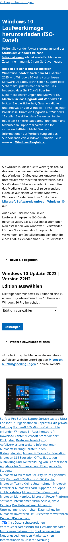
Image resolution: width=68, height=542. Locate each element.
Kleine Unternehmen (38, 484)
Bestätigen (12, 327)
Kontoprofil (47, 432)
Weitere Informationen (40, 445)
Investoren (21, 514)
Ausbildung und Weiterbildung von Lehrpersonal (33, 462)
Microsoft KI (8, 475)
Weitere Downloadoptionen (30, 342)
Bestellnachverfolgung (31, 440)
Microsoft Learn (26, 488)
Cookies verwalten (47, 531)
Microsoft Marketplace (15, 497)
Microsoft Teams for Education (44, 453)
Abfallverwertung (12, 445)
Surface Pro (8, 419)
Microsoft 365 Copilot (40, 479)
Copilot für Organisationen (18, 423)
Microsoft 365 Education (17, 458)
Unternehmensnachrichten (18, 510)
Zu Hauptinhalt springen (17, 2)
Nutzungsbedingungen (16, 535)
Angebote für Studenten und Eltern (24, 466)
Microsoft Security (30, 475)
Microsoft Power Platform (50, 497)
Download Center (12, 436)
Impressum (8, 531)
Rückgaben (7, 440)
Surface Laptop (27, 419)
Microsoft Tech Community (40, 492)
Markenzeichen (43, 535)
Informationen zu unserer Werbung (24, 540)
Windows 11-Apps (26, 432)
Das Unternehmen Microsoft (31, 505)
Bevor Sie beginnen (24, 260)
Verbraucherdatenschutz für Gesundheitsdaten (32, 527)
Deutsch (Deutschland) (15, 518)
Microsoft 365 (22, 427)
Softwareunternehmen (16, 501)
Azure (47, 475)
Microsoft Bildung (12, 449)
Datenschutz (25, 531)
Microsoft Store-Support (42, 436)
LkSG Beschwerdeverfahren (49, 514)
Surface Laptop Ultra (52, 419)
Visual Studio (41, 501)
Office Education (45, 458)
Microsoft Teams (11, 484)
